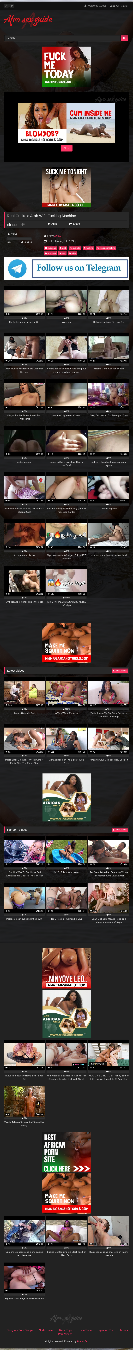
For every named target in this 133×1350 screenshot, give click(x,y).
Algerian (52, 248)
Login (112, 6)
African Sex (83, 1341)
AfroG (57, 236)
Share (76, 223)
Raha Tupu (65, 1330)
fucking (89, 248)
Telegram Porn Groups (20, 1330)
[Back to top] (123, 1340)
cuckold (76, 248)
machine (52, 253)
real (64, 253)
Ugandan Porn (105, 1330)
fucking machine (107, 248)
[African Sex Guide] (66, 21)
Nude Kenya (46, 1330)
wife (74, 253)
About (54, 223)
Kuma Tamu (85, 1330)
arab (64, 248)
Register (124, 6)
